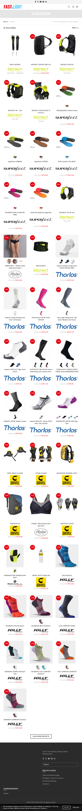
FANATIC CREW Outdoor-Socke (15, 421)
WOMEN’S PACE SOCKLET (40, 626)
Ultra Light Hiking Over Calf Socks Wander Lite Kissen (67, 319)
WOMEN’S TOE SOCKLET (15, 626)
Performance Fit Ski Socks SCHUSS (41, 319)
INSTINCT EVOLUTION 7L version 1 (41, 112)
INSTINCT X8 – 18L (15, 110)
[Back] (6, 14)
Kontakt (6, 793)
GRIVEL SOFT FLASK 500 (41, 575)
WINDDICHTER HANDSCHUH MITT (15, 576)
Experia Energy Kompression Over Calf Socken (15, 319)
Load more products (41, 736)
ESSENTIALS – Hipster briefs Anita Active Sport (15, 267)
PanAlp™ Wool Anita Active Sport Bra (41, 525)
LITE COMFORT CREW (67, 626)
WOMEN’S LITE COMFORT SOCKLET (41, 673)
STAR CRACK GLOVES (15, 473)
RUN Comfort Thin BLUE (67, 161)
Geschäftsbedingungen (49, 781)
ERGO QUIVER (15, 64)
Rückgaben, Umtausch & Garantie (52, 778)
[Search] (68, 6)
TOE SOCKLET (67, 575)
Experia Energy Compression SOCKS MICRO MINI (67, 267)
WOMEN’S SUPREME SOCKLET (15, 720)
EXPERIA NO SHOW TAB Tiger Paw (67, 422)
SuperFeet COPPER (41, 161)
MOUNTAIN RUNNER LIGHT (67, 473)
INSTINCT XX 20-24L (66, 212)
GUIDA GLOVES (41, 473)
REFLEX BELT (41, 266)
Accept (66, 807)
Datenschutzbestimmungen (51, 775)
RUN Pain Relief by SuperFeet (41, 212)
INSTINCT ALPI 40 (66, 64)
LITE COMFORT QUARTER (67, 671)
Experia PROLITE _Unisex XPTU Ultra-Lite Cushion (41, 422)
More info (76, 807)
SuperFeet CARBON (15, 161)
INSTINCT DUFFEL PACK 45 (41, 64)
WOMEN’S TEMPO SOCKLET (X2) (15, 673)
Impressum (45, 784)
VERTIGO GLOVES (67, 523)
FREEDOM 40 (15, 523)
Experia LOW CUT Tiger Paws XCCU (15, 370)
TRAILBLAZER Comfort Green (67, 110)
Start (6, 21)
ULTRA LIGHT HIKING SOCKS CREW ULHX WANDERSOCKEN (67, 370)
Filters (74, 28)
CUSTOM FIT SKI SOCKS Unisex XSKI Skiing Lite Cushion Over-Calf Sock (41, 372)
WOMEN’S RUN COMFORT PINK (15, 214)
